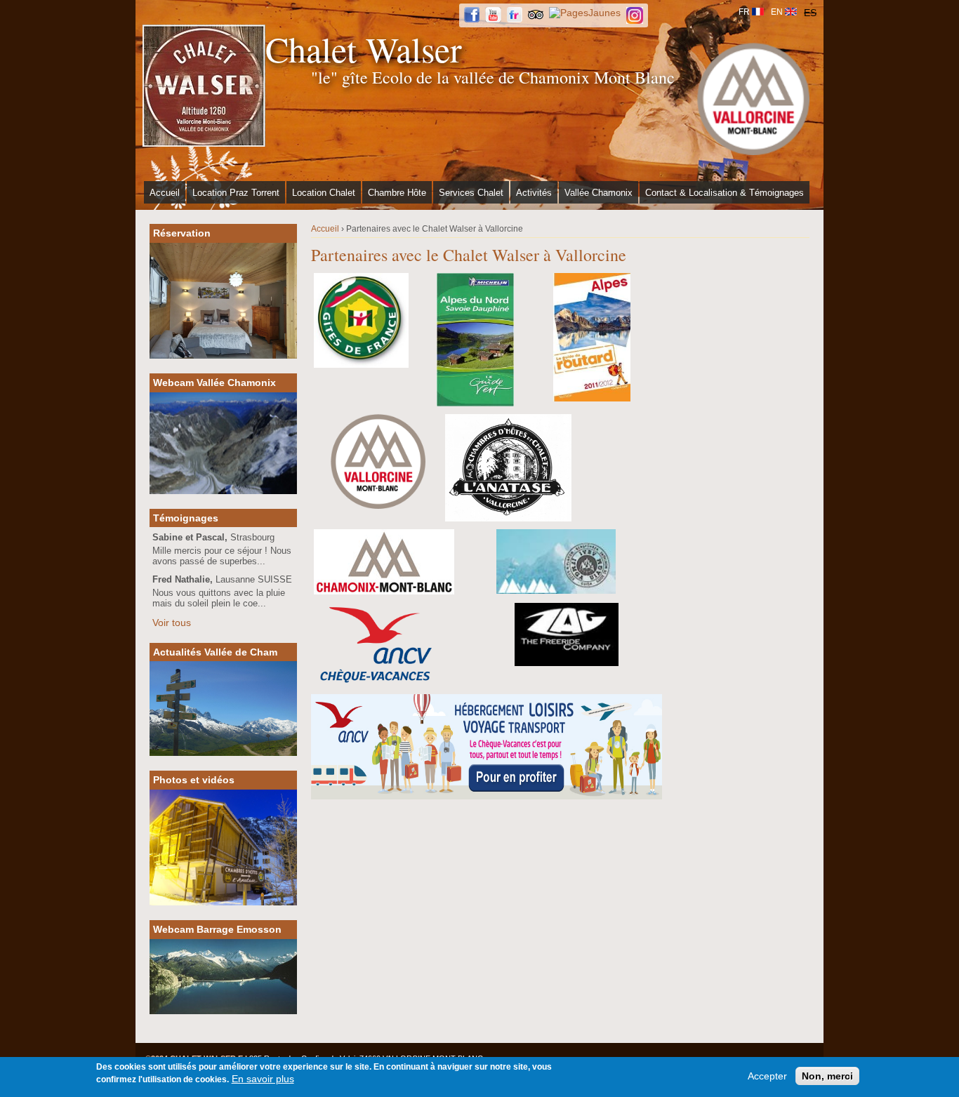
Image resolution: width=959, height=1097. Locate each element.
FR (744, 12)
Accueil (165, 192)
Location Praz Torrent (235, 192)
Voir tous (171, 622)
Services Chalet (471, 192)
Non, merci (827, 1076)
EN (777, 12)
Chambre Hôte (397, 192)
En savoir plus (263, 1078)
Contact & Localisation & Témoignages (724, 192)
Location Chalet (323, 192)
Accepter (767, 1076)
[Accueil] (204, 86)
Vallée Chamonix (598, 192)
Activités (534, 192)
